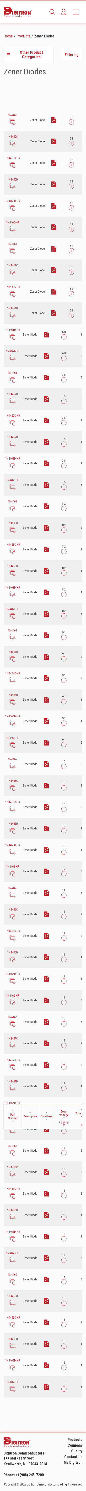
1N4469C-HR (12, 1317)
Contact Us (73, 1457)
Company (75, 1445)
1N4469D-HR (12, 1360)
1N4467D (12, 1081)
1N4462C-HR (12, 415)
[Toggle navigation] (76, 12)
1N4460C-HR (12, 158)
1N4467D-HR (12, 1103)
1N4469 (12, 1274)
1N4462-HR (12, 480)
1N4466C (12, 909)
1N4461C (12, 265)
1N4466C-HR (12, 931)
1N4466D (12, 952)
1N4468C (12, 1167)
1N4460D (12, 179)
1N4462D (12, 437)
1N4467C (12, 1038)
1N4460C (12, 136)
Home (8, 36)
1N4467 (12, 1017)
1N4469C (12, 1296)
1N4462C (12, 394)
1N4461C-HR (12, 287)
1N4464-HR (12, 738)
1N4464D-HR (12, 716)
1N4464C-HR (12, 673)
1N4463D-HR (12, 587)
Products (23, 36)
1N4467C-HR (12, 1060)
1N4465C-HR (12, 802)
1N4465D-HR (12, 845)
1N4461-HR (12, 351)
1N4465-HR (12, 866)
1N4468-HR (12, 1253)
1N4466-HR (12, 995)
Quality (76, 1451)
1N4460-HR (12, 222)
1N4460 (12, 115)
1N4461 (12, 244)
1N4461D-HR (12, 329)
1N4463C (12, 523)
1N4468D (12, 1210)
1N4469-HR (12, 1382)
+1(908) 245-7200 (30, 1475)
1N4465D (12, 823)
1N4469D (12, 1339)
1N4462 (12, 372)
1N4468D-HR (12, 1231)
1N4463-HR (12, 609)
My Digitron (73, 1462)
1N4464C (12, 652)
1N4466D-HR (12, 974)
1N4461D (12, 308)
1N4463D (12, 566)
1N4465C (12, 780)
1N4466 (12, 888)
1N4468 (12, 1146)
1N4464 (12, 630)
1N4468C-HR (12, 1189)
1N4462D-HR (12, 458)
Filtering (72, 54)
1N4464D (12, 695)
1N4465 (12, 759)
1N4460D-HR (12, 201)
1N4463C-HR (12, 544)
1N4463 (12, 501)
